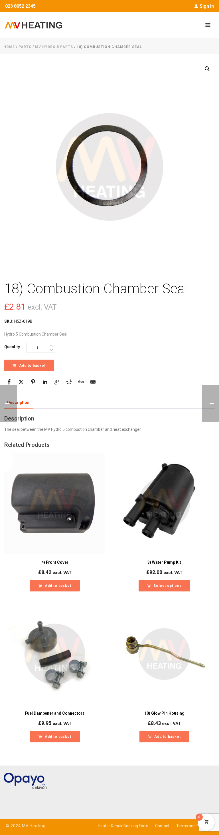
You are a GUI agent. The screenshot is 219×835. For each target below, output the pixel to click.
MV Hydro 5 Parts (54, 47)
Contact (162, 826)
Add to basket (32, 366)
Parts (25, 47)
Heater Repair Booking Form (123, 826)
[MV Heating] (31, 25)
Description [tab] (18, 402)
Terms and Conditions (196, 826)
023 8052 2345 (20, 6)
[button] (207, 69)
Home (9, 47)
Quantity (12, 346)
